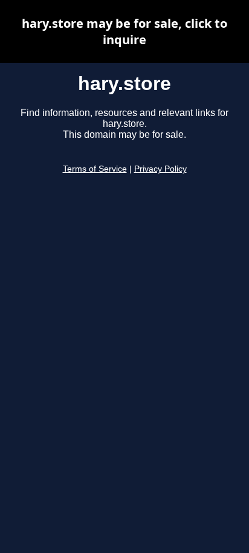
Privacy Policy (160, 168)
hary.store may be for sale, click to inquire (124, 31)
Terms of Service (95, 168)
